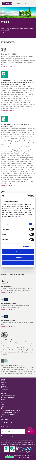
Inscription (30, 431)
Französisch (20, 3)
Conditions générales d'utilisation (9, 412)
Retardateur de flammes (7, 397)
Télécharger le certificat (8, 66)
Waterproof (4, 401)
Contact (3, 391)
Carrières (3, 386)
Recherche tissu (5, 388)
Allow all (18, 252)
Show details (27, 246)
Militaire (3, 399)
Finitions (3, 406)
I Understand (9, 457)
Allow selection (18, 257)
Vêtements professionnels (8, 395)
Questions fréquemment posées (9, 416)
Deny (18, 263)
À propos (3, 382)
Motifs (2, 404)
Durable (3, 402)
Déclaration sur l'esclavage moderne (10, 410)
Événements (4, 389)
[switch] (31, 229)
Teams (3, 384)
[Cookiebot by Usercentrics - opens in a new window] (26, 195)
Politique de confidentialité (23, 457)
